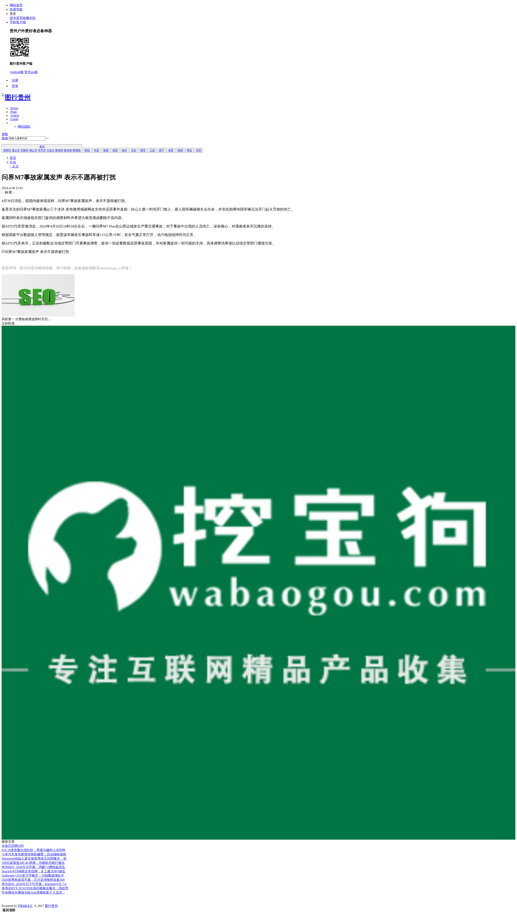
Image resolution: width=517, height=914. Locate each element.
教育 (143, 150)
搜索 (5, 138)
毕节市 (42, 150)
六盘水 (51, 150)
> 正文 (14, 166)
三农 (152, 150)
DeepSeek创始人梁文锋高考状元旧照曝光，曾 (34, 858)
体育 (170, 150)
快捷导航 (16, 9)
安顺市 (24, 150)
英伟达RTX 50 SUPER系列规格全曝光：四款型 (35, 888)
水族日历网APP (13, 846)
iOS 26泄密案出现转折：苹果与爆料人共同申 (34, 850)
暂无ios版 (31, 72)
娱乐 (124, 150)
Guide (14, 119)
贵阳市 (7, 150)
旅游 (115, 150)
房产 (161, 150)
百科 (198, 150)
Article (14, 115)
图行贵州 (51, 906)
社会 (13, 162)
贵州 (42, 146)
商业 (189, 150)
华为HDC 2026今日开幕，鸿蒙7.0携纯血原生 (33, 867)
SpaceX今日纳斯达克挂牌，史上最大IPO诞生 (33, 871)
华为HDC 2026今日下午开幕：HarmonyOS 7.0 (34, 884)
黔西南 (77, 150)
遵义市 (16, 150)
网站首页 (16, 5)
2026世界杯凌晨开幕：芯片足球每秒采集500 (33, 879)
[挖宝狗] (258, 838)
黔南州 (59, 150)
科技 (96, 150)
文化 (133, 150)
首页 (13, 158)
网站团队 (24, 126)
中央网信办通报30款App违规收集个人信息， (33, 892)
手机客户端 (18, 22)
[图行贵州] (16, 97)
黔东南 (68, 150)
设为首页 (16, 18)
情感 (180, 150)
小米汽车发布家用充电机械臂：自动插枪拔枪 (34, 854)
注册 (15, 80)
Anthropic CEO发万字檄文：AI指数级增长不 (33, 875)
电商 (105, 150)
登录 (15, 86)
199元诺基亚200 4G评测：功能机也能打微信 (33, 863)
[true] (47, 138)
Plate (13, 112)
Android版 (17, 72)
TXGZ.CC (25, 906)
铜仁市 (33, 150)
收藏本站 (29, 18)
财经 (87, 150)
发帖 (5, 134)
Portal (14, 108)
